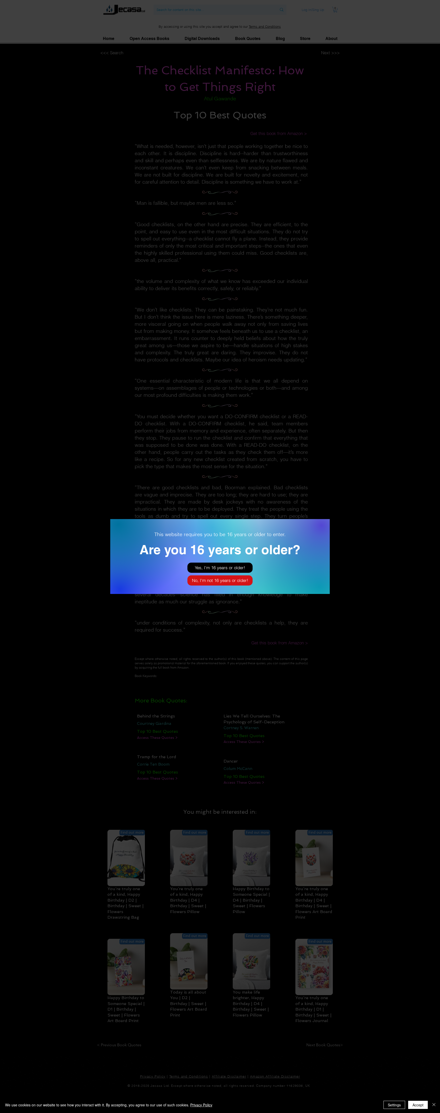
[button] (220, 568)
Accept (418, 1104)
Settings (394, 1104)
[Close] (434, 1105)
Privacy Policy (201, 1104)
